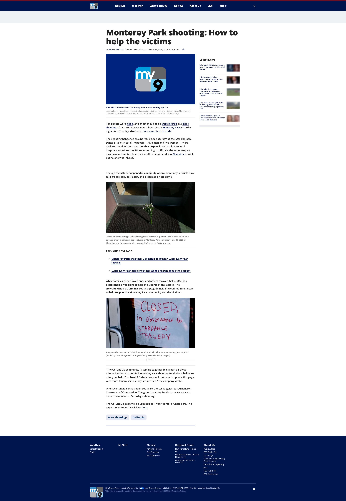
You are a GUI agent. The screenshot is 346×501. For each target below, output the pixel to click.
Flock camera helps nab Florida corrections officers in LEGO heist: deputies (212, 117)
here (144, 407)
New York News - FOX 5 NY (185, 450)
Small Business (153, 455)
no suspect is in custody (157, 131)
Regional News (184, 445)
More (223, 5)
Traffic (92, 452)
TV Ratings (208, 455)
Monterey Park (171, 127)
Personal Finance (154, 449)
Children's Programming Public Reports (214, 459)
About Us (209, 445)
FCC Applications (211, 474)
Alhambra (178, 154)
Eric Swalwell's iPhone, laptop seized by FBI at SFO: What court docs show (211, 79)
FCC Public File (210, 470)
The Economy (153, 452)
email (254, 489)
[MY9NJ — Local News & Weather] (99, 6)
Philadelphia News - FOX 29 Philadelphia (187, 455)
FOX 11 (129, 49)
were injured (169, 123)
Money (151, 445)
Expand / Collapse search (254, 6)
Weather (95, 445)
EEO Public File (210, 452)
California (138, 417)
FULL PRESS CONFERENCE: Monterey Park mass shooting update (137, 107)
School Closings (97, 449)
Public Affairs (209, 449)
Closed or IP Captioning (214, 464)
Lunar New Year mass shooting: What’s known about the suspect (151, 270)
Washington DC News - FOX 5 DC (185, 461)
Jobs (205, 467)
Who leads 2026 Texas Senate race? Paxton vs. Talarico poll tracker (212, 67)
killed (130, 123)
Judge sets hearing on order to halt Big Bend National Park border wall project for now (211, 105)
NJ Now (122, 445)
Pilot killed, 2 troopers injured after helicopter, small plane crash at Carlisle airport (211, 92)
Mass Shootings (140, 49)
